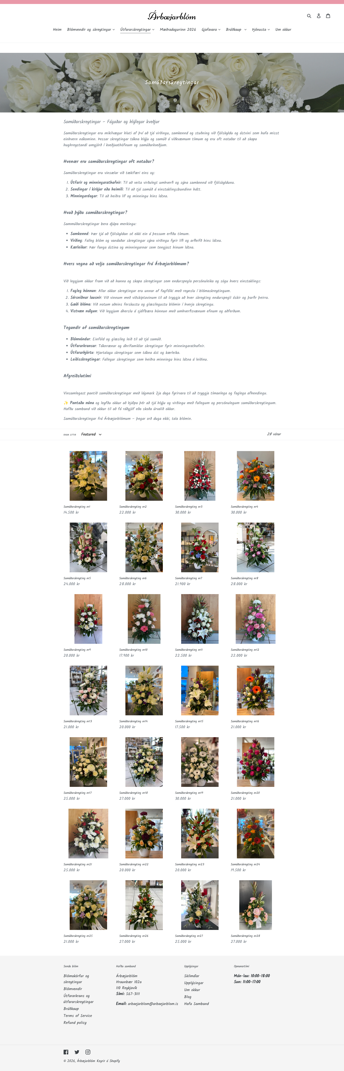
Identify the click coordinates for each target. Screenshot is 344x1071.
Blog (188, 997)
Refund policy (75, 1023)
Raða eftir (70, 435)
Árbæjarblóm (86, 1061)
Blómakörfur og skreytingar (76, 979)
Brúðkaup (71, 1009)
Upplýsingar (193, 983)
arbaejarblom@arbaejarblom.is (153, 1004)
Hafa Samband (196, 1004)
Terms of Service (78, 1016)
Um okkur (192, 990)
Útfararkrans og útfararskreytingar (79, 999)
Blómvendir (73, 989)
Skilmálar (191, 976)
